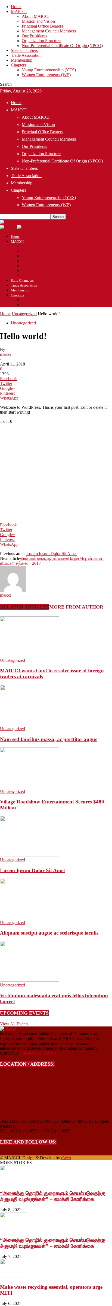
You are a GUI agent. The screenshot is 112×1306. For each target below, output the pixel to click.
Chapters (18, 65)
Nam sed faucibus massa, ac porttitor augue (48, 739)
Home (16, 6)
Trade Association (26, 55)
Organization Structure (41, 40)
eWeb (66, 1157)
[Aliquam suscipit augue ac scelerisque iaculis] (29, 917)
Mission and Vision (38, 21)
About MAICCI (35, 16)
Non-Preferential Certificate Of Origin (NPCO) (62, 45)
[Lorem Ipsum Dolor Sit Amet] (29, 855)
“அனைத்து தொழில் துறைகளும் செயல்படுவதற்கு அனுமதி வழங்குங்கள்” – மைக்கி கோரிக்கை (52, 1196)
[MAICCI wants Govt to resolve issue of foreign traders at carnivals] (29, 655)
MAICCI (19, 11)
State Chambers (24, 50)
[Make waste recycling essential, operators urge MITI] (13, 1276)
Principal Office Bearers (42, 26)
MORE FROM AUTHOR (76, 607)
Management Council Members (49, 31)
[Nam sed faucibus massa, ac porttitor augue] (29, 724)
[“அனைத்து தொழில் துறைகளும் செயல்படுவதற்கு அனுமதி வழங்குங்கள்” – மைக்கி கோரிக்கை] (13, 1182)
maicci (5, 354)
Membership (21, 60)
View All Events (14, 1024)
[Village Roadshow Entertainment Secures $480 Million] (29, 786)
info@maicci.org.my (38, 1053)
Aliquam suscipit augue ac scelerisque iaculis (49, 933)
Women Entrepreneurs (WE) (46, 74)
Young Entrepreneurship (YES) (49, 70)
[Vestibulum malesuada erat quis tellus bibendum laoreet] (29, 980)
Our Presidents (34, 36)
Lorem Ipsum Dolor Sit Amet (51, 553)
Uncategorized (24, 313)
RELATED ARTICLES (24, 607)
